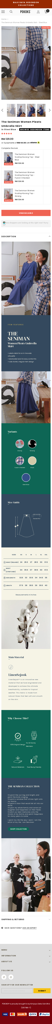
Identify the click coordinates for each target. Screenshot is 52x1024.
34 (21, 570)
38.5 (36, 570)
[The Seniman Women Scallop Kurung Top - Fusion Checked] (8, 177)
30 (41, 562)
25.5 (26, 562)
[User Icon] (38, 11)
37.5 (21, 585)
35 (46, 577)
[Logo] (25, 11)
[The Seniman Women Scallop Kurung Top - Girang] (8, 195)
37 (31, 570)
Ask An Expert (29, 928)
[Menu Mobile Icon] (3, 11)
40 (41, 570)
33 (26, 577)
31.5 (46, 562)
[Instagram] (10, 977)
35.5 (26, 570)
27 (31, 562)
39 (36, 585)
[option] (26, 63)
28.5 (36, 562)
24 (21, 562)
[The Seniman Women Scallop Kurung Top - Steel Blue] (8, 158)
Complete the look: (9, 148)
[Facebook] (3, 977)
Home (3, 19)
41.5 (46, 570)
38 (26, 585)
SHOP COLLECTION (18, 829)
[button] (6, 133)
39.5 (41, 585)
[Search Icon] (11, 11)
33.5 (31, 577)
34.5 (41, 577)
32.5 (21, 577)
